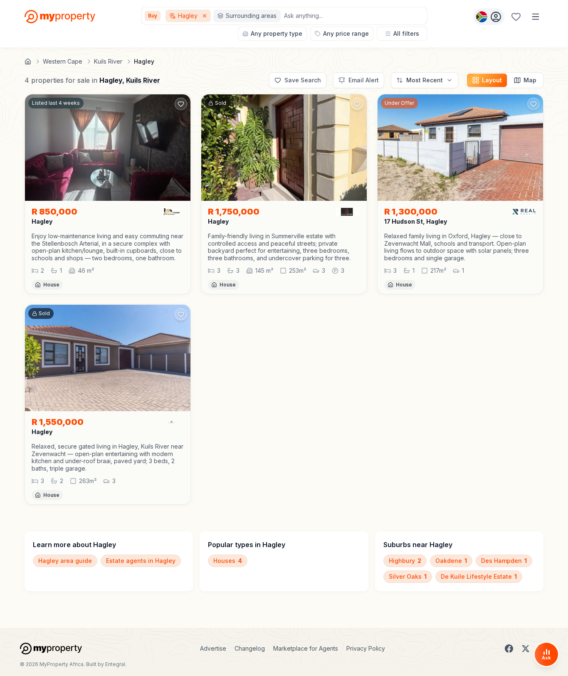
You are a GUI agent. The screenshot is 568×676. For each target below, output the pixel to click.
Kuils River (143, 80)
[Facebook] (509, 648)
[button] (108, 247)
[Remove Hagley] (205, 16)
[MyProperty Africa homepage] (51, 648)
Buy (152, 15)
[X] (525, 648)
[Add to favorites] (181, 104)
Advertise (213, 648)
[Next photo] (180, 147)
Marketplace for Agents (305, 648)
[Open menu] (535, 17)
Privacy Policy (365, 648)
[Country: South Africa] (488, 16)
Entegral (115, 664)
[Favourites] (516, 16)
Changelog (250, 648)
